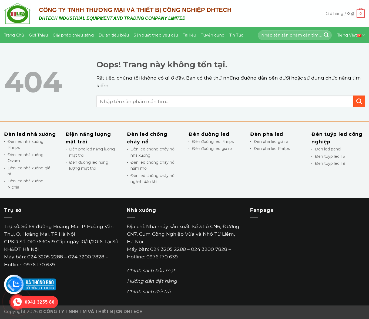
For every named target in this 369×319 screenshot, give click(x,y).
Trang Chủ (14, 35)
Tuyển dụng (212, 35)
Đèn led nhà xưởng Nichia (25, 184)
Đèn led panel (328, 149)
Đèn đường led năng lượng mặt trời (88, 165)
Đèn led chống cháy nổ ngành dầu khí (152, 178)
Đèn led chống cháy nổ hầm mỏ (152, 165)
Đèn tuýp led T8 (330, 163)
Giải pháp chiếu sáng (73, 35)
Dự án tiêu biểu (114, 35)
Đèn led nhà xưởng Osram (25, 157)
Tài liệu (189, 35)
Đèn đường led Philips (213, 141)
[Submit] (326, 35)
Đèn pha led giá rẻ (271, 141)
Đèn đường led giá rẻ (212, 148)
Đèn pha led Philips (272, 148)
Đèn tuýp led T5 (330, 156)
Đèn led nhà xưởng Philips (25, 144)
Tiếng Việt (347, 35)
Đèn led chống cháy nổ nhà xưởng (152, 152)
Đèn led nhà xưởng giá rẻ (29, 171)
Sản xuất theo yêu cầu (156, 35)
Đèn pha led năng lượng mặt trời (92, 152)
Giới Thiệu (38, 35)
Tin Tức (236, 35)
